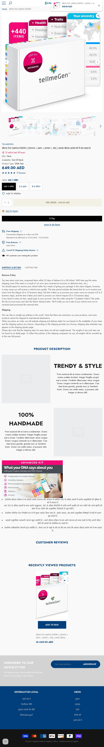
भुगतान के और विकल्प (52, 224)
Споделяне (98, 15)
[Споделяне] (98, 15)
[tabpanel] (52, 607)
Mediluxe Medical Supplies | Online (45, 741)
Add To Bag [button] (52, 624)
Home (4, 9)
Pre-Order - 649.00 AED (58, 202)
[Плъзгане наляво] (6, 62)
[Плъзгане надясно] (97, 62)
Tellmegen (7, 144)
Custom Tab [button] (31, 267)
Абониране (89, 664)
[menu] (4, 3)
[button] (10, 3)
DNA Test (19, 163)
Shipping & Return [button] (11, 267)
